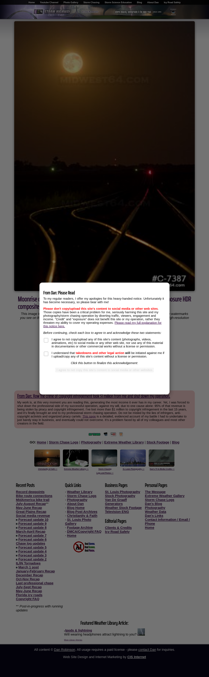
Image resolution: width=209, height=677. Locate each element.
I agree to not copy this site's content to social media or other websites (104, 370)
